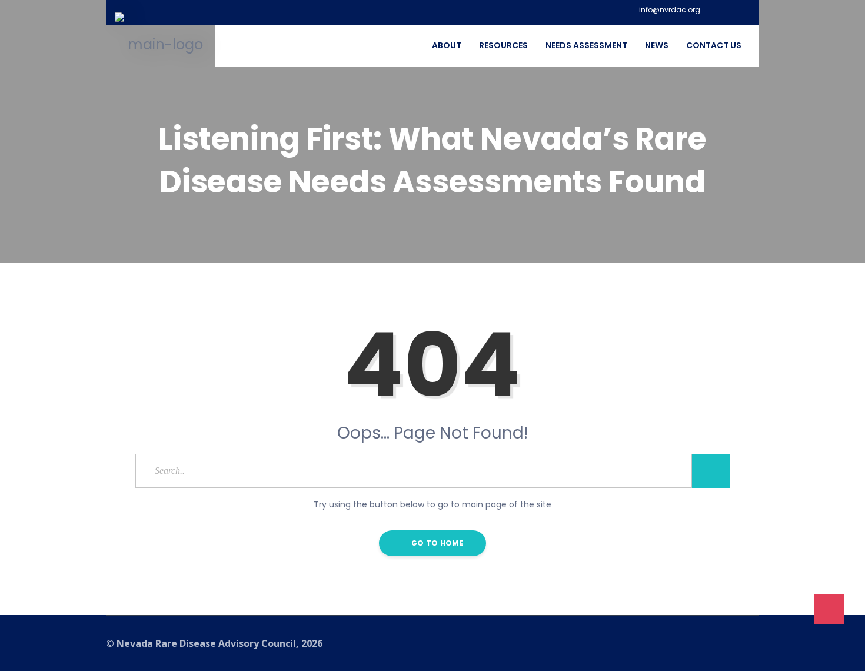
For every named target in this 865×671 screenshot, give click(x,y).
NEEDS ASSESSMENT (586, 45)
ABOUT (446, 45)
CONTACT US (713, 45)
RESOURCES (503, 45)
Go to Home (436, 543)
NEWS (656, 45)
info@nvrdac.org (669, 10)
